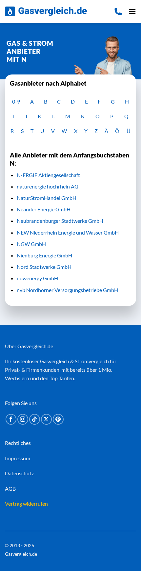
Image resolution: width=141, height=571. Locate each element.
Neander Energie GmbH (43, 209)
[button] (132, 11)
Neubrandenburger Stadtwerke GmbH (60, 221)
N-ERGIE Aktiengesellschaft (48, 175)
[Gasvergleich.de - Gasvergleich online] (46, 12)
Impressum (17, 458)
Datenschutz (19, 473)
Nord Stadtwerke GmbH (44, 267)
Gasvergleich (54, 361)
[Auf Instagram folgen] (22, 419)
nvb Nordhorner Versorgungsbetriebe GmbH (67, 290)
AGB (10, 488)
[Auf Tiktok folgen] (34, 419)
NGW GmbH (31, 244)
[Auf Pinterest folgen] (58, 419)
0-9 (16, 101)
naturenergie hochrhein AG (47, 186)
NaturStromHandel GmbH (46, 198)
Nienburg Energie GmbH (44, 255)
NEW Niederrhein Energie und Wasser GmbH (68, 232)
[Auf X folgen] (46, 419)
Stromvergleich (92, 361)
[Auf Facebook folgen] (11, 419)
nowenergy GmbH (37, 278)
